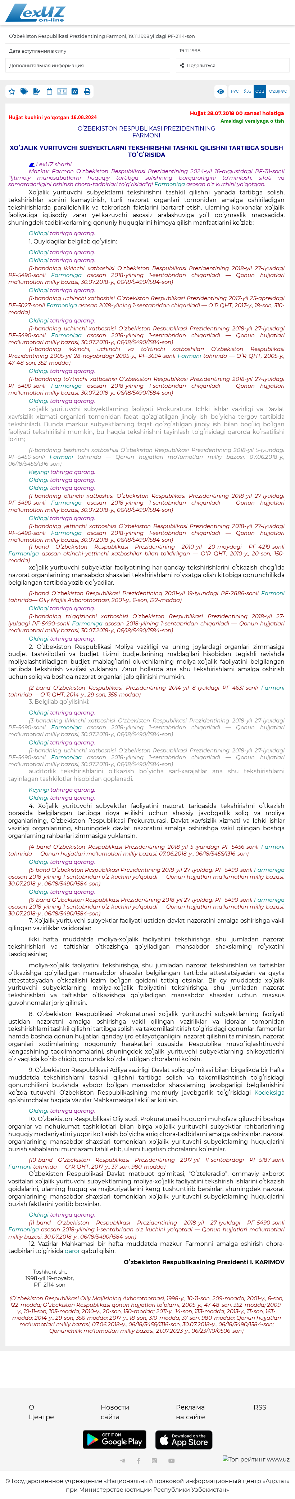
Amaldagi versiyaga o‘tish (252, 121)
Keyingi (39, 472)
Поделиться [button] (201, 65)
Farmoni (190, 356)
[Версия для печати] (87, 91)
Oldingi (39, 233)
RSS (260, 1407)
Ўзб (247, 91)
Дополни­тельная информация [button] (46, 65)
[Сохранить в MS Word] (74, 91)
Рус (235, 91)
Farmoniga (170, 184)
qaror (73, 1251)
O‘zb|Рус (278, 91)
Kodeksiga (269, 1092)
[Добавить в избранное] (11, 91)
